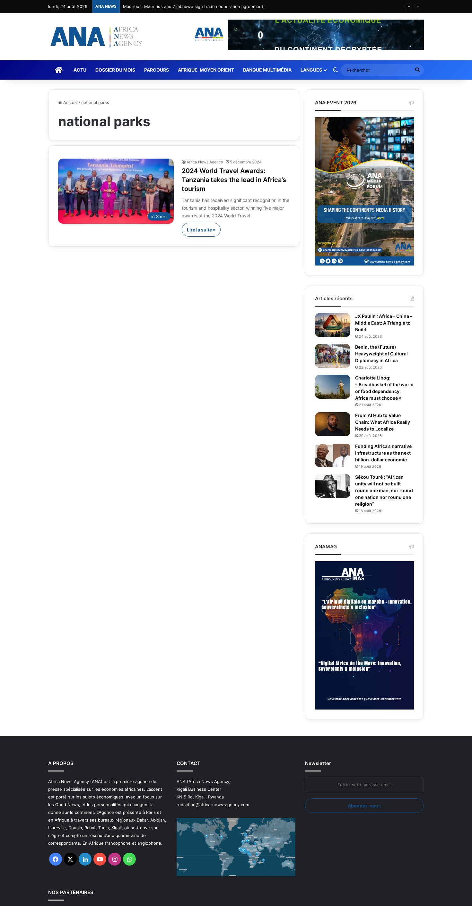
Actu (80, 70)
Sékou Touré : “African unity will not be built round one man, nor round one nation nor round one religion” (381, 504)
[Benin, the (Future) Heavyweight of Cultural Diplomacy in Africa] (332, 356)
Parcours (156, 70)
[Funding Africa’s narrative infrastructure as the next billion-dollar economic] (332, 462)
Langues (311, 70)
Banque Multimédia (267, 70)
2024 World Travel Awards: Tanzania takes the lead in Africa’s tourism (225, 179)
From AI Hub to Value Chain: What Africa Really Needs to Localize (383, 429)
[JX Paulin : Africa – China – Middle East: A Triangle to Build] (332, 325)
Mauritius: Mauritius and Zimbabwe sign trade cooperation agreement (193, 6)
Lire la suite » (201, 229)
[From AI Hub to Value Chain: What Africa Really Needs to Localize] (332, 431)
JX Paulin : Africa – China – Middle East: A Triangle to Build (384, 323)
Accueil (70, 102)
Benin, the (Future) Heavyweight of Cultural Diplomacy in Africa (383, 354)
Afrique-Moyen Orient (206, 70)
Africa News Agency (205, 162)
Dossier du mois (115, 70)
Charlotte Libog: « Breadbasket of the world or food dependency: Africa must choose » (379, 391)
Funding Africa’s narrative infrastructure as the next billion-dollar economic (384, 463)
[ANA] (95, 37)
